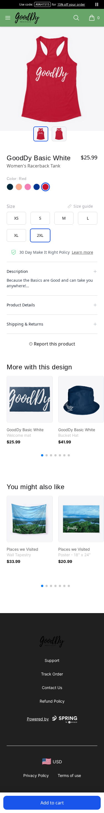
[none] (80, 206)
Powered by (38, 719)
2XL (40, 235)
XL (16, 235)
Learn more (82, 252)
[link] (29, 399)
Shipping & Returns (25, 324)
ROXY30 (42, 4)
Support (52, 660)
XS (16, 218)
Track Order (52, 674)
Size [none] (11, 206)
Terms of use (69, 775)
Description (17, 271)
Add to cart (52, 803)
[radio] (16, 218)
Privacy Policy (36, 775)
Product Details (21, 305)
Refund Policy (52, 701)
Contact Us (52, 687)
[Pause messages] (97, 4)
